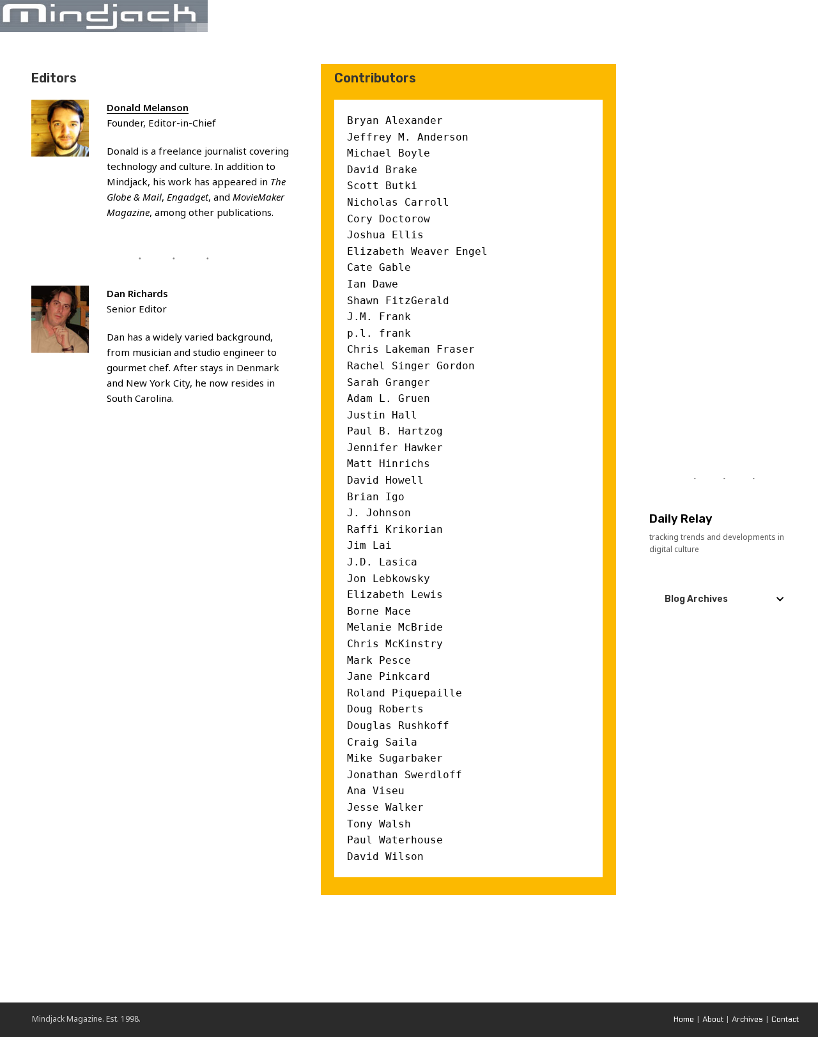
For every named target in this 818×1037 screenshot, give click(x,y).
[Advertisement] (724, 255)
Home (684, 1019)
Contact (785, 1019)
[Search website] (804, 16)
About (712, 1019)
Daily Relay (681, 519)
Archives (747, 1019)
